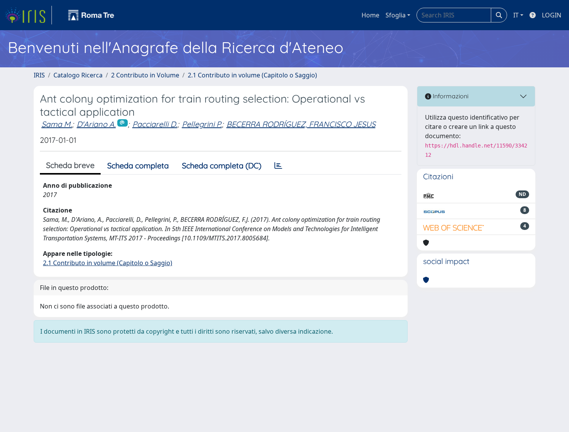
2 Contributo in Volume (145, 75)
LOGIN (551, 15)
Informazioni (449, 96)
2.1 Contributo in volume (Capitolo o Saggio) (252, 75)
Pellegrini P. (202, 124)
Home (370, 15)
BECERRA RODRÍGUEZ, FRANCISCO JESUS (300, 124)
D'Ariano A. (96, 124)
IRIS (39, 75)
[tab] (278, 166)
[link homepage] (28, 15)
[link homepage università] (91, 15)
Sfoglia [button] (396, 15)
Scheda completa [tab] (138, 165)
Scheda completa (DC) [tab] (221, 165)
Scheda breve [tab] (70, 165)
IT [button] (516, 15)
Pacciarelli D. (154, 124)
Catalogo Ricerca (78, 75)
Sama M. (56, 124)
